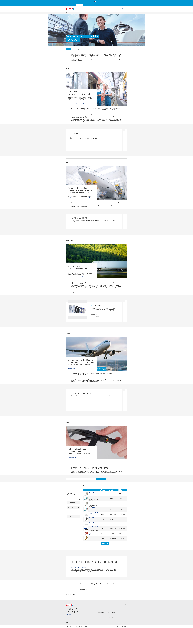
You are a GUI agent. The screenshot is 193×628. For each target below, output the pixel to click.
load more (105, 543)
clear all (78, 488)
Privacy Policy (71, 626)
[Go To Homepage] (67, 5)
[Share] (89, 494)
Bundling (96, 49)
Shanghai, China (110, 611)
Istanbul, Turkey (110, 617)
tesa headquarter (90, 609)
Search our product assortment (73, 478)
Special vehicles (81, 49)
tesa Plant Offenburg (101, 612)
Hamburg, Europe (110, 609)
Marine (73, 49)
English (100, 1)
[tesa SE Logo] (70, 9)
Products (102, 49)
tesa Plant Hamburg (101, 615)
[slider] (67, 497)
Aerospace (89, 49)
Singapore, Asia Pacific (111, 612)
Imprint (67, 626)
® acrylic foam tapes (95, 316)
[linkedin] (67, 622)
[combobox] (73, 502)
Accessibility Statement (78, 626)
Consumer (72, 4)
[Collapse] (79, 485)
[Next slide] (70, 154)
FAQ (108, 49)
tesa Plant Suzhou (100, 611)
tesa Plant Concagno (101, 609)
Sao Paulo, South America (112, 616)
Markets (67, 12)
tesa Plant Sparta (100, 613)
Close (124, 1)
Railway (68, 49)
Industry (79, 4)
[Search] (122, 9)
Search (101, 478)
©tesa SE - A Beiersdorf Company (122, 626)
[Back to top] (126, 604)
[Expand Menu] (64, 9)
